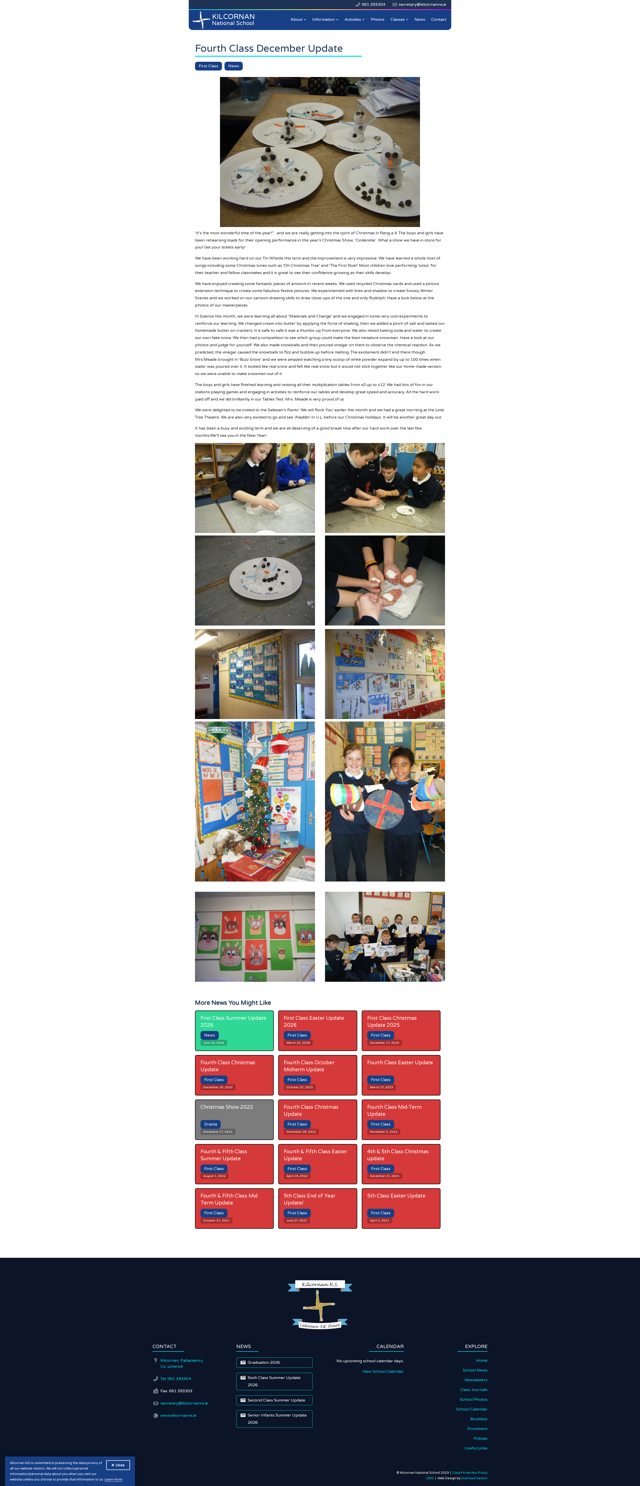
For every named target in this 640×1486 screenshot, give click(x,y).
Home (482, 1360)
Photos (377, 19)
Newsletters (476, 1380)
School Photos (474, 1399)
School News (475, 1370)
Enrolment (478, 1428)
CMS (430, 1478)
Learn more (113, 1480)
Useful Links (476, 1448)
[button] (298, 20)
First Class (208, 66)
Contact (438, 19)
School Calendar (472, 1409)
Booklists (479, 1419)
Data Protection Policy (470, 1473)
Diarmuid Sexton (475, 1478)
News (419, 19)
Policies (481, 1438)
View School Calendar (383, 1371)
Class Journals (474, 1389)
